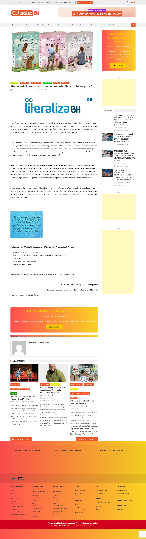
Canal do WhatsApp (109, 25)
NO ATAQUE (57, 491)
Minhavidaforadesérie (52, 336)
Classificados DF (80, 493)
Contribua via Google (84, 3)
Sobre (34, 2)
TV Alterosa (122, 486)
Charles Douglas (29, 402)
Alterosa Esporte (122, 496)
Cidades (77, 504)
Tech (33, 514)
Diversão (55, 384)
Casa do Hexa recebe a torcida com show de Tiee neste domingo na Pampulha (53, 390)
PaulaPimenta (64, 336)
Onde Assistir (57, 514)
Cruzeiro (56, 500)
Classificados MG (80, 490)
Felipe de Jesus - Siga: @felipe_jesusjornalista (47, 399)
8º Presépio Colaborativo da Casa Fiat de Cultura (82, 402)
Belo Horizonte (76, 384)
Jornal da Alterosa (123, 493)
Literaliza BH (36, 83)
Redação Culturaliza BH (35, 90)
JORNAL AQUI (79, 501)
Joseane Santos (74, 409)
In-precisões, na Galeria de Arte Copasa (88, 439)
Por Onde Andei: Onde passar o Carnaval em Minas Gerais (22, 439)
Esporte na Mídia (58, 511)
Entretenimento (38, 491)
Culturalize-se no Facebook (26, 450)
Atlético (55, 498)
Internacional (14, 498)
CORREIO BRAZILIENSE (125, 501)
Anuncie (47, 2)
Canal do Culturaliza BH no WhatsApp (63, 2)
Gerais (12, 490)
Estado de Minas (16, 486)
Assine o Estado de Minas (18, 514)
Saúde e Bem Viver (16, 506)
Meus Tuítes (57, 455)
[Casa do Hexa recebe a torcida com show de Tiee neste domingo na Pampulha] (54, 373)
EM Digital (13, 509)
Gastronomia (62, 25)
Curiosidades (79, 512)
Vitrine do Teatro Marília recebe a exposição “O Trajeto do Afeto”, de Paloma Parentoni (124, 138)
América (55, 495)
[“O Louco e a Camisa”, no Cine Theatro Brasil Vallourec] (24, 373)
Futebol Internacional (60, 508)
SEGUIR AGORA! (54, 327)
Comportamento (37, 508)
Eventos (29, 25)
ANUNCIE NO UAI (58, 486)
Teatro (50, 25)
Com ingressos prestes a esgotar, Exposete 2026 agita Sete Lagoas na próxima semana (124, 118)
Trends (34, 506)
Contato (40, 2)
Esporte (77, 507)
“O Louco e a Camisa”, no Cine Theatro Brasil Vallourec (22, 397)
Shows (19, 25)
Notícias (77, 496)
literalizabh (41, 336)
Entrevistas (95, 25)
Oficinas (73, 398)
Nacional (13, 501)
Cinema (34, 500)
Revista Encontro (103, 502)
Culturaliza (24, 83)
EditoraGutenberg (27, 336)
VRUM (77, 486)
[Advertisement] (119, 92)
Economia (13, 496)
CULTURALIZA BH (37, 486)
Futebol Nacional (58, 506)
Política (12, 493)
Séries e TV (35, 498)
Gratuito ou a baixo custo (20, 389)
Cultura (12, 504)
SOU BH (98, 498)
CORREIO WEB (122, 505)
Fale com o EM (15, 512)
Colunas (83, 25)
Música (34, 503)
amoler (19, 336)
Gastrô (98, 512)
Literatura (47, 83)
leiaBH (36, 336)
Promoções (35, 516)
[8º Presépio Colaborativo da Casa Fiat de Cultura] (84, 373)
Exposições (40, 25)
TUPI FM (120, 510)
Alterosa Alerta (122, 490)
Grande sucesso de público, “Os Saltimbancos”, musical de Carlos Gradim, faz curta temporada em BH (124, 175)
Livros (56, 83)
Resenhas (65, 83)
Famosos (35, 495)
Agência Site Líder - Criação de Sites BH (79, 525)
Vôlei (54, 503)
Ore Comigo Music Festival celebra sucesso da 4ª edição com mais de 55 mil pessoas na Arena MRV (125, 154)
